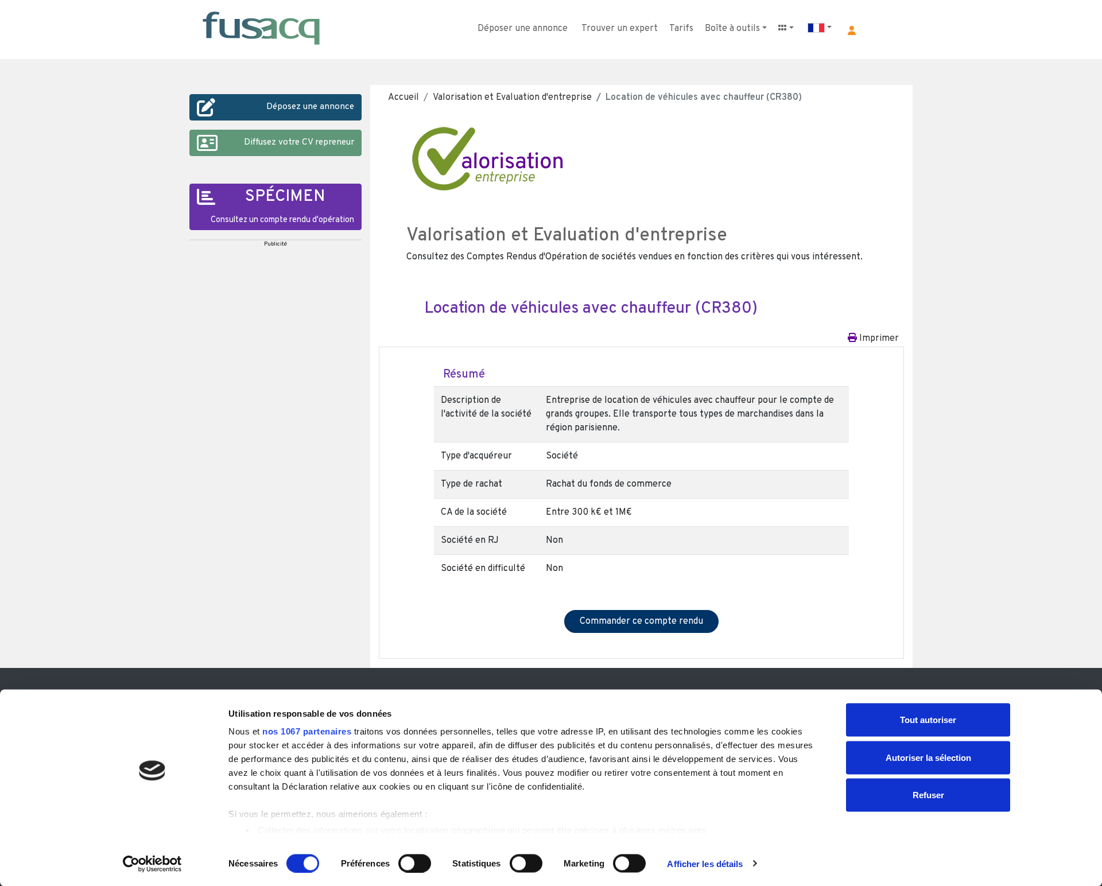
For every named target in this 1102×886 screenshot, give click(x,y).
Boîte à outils (732, 28)
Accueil (403, 97)
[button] (852, 30)
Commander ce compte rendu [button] (641, 621)
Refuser (928, 795)
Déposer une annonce (523, 28)
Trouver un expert (619, 28)
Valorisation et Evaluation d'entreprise (512, 97)
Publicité (275, 244)
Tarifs (681, 28)
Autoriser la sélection (928, 757)
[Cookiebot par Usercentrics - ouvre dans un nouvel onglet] (152, 863)
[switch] (414, 863)
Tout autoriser (928, 720)
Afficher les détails (705, 863)
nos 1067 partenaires (306, 731)
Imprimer (878, 338)
